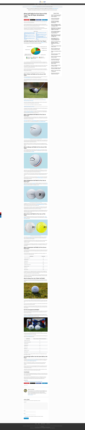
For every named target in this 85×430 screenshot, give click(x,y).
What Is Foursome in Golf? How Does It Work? (55, 54)
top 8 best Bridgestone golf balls (40, 204)
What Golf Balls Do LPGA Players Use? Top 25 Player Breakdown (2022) (33, 381)
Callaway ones (39, 149)
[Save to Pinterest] (0, 213)
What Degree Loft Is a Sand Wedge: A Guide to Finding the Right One (56, 35)
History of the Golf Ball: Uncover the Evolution (55, 19)
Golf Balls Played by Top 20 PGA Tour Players (29, 32)
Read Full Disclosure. (55, 8)
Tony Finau (32, 100)
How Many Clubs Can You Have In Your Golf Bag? (55, 59)
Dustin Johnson (25, 120)
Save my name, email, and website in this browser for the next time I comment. (34, 416)
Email (25, 413)
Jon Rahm (33, 151)
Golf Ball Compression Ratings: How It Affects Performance (55, 22)
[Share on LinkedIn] (0, 217)
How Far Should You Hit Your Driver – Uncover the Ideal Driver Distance (56, 16)
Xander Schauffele (40, 177)
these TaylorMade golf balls (42, 121)
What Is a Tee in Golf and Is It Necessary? (56, 71)
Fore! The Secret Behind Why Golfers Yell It (56, 46)
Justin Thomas (27, 100)
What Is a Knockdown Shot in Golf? (56, 51)
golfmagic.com (42, 42)
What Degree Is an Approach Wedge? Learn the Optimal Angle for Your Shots (56, 28)
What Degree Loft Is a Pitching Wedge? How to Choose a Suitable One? (55, 39)
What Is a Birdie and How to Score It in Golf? (56, 57)
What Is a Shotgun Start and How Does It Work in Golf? (56, 68)
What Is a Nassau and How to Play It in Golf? (55, 65)
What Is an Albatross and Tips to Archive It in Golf (55, 49)
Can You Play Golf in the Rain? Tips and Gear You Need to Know (55, 62)
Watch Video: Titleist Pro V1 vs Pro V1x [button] (29, 106)
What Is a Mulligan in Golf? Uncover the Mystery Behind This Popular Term (56, 25)
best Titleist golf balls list (27, 77)
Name (25, 410)
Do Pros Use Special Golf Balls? (39, 36)
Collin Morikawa (35, 120)
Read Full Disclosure (48, 427)
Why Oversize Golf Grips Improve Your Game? (55, 73)
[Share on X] (0, 214)
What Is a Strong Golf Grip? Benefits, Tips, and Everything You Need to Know (56, 42)
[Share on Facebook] (0, 215)
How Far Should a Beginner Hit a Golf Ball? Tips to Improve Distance (56, 32)
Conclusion (37, 39)
